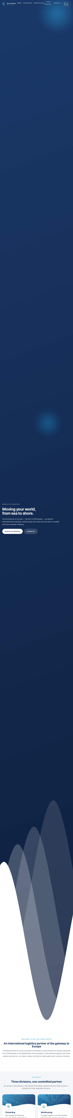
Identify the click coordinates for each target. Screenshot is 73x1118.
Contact (57, 3)
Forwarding (27, 3)
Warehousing (39, 3)
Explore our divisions (12, 531)
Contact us (31, 531)
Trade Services (47, 3)
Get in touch (66, 4)
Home (19, 3)
